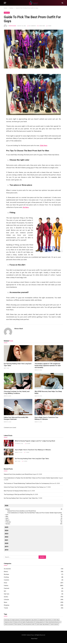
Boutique (6, 574)
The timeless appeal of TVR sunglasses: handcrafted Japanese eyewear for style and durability (48, 365)
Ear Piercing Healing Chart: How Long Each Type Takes (17, 364)
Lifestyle (6, 599)
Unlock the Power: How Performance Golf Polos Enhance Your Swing (23, 487)
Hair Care (6, 594)
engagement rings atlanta (45, 619)
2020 (6, 543)
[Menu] (5, 3)
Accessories (7, 568)
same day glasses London (29, 624)
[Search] (62, 3)
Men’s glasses (18, 624)
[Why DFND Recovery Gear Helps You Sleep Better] (49, 381)
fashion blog (56, 619)
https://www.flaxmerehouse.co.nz (53, 622)
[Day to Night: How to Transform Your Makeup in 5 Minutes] (49, 407)
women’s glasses (54, 624)
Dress (5, 582)
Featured (6, 588)
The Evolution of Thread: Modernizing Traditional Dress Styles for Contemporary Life (28, 483)
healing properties (40, 622)
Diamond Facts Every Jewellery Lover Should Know (18, 474)
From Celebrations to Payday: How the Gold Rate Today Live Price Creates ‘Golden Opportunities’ (31, 478)
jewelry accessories (9, 624)
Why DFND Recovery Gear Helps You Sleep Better (48, 392)
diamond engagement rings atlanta (29, 619)
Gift (5, 591)
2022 (6, 537)
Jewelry (6, 596)
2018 (6, 550)
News (5, 602)
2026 (6, 505)
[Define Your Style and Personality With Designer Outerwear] (18, 407)
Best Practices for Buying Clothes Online (15, 490)
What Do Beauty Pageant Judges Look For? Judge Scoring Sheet (35, 441)
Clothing (6, 577)
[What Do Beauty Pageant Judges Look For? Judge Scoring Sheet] (8, 443)
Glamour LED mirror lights (20, 622)
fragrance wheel (8, 622)
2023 (6, 534)
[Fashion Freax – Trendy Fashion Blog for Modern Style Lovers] (33, 3)
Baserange (7, 619)
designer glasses (15, 619)
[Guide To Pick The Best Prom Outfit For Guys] (33, 49)
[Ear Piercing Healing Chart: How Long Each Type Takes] (18, 353)
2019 (6, 546)
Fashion (7, 12)
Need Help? (34, 638)
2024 (6, 530)
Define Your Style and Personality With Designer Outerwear (16, 418)
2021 (6, 540)
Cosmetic (6, 580)
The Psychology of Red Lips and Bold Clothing (17, 494)
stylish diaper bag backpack (42, 624)
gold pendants (30, 622)
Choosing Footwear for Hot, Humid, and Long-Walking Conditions (16, 392)
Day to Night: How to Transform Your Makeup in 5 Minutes (46, 418)
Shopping (6, 605)
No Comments (32, 25)
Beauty (6, 571)
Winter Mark (12, 25)
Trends (6, 608)
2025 (6, 527)
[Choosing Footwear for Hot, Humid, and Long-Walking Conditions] (18, 381)
